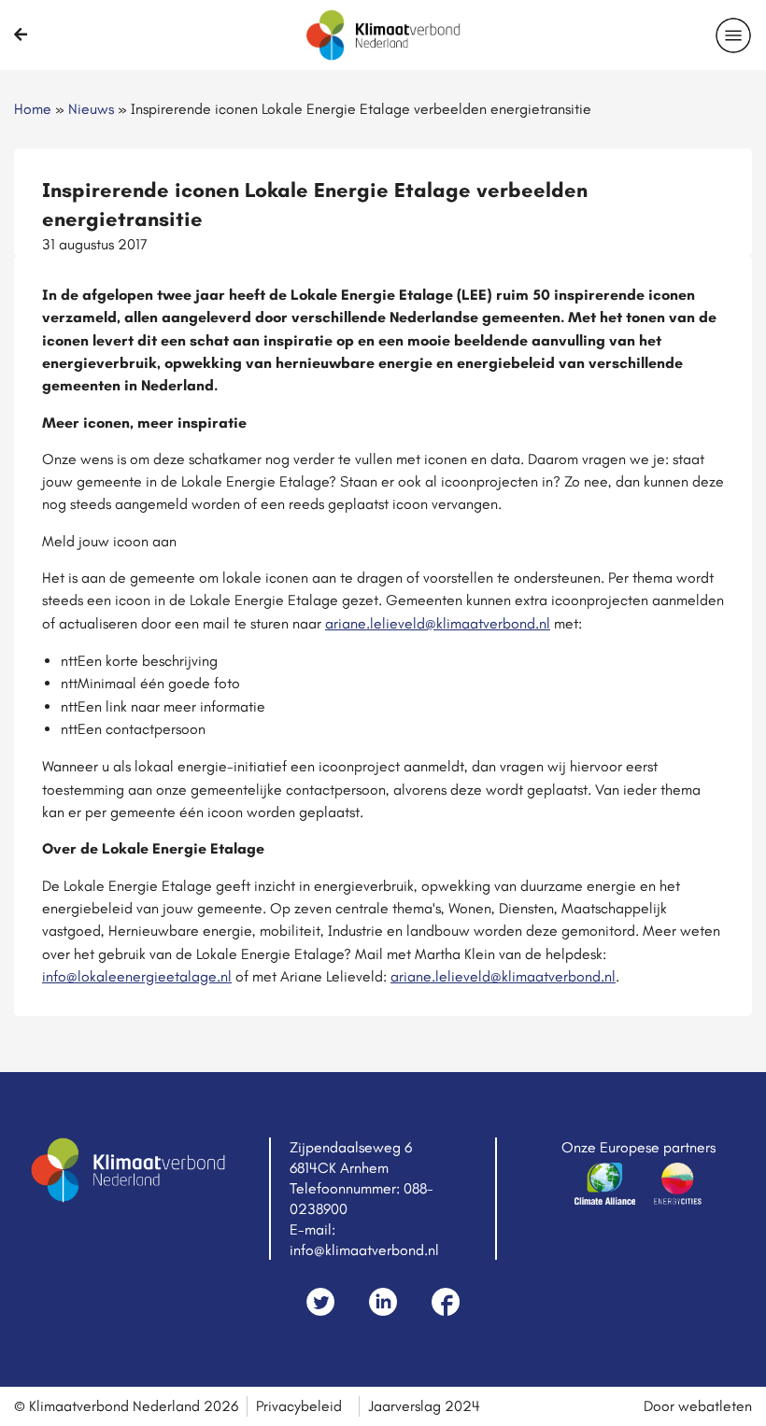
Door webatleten (698, 1406)
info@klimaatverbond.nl (364, 1250)
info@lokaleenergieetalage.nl (137, 976)
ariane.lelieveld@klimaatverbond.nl (437, 623)
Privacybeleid (299, 1406)
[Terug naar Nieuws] (20, 35)
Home (32, 109)
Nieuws (91, 109)
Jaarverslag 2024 (424, 1406)
